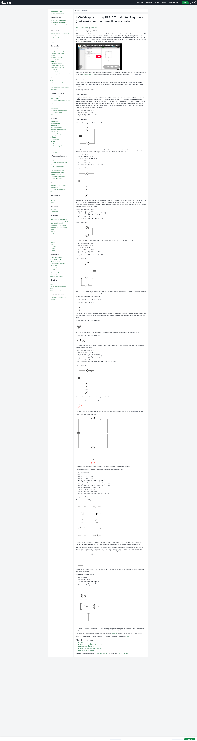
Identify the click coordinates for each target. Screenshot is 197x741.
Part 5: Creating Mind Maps (86, 650)
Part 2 (82, 28)
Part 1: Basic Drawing (84, 643)
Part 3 (87, 28)
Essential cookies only (177, 739)
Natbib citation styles (55, 174)
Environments (54, 211)
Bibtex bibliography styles (57, 170)
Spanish (52, 250)
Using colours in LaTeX (56, 148)
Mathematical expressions (57, 49)
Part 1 (77, 28)
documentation (134, 630)
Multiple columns (54, 139)
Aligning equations (55, 59)
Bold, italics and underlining (57, 38)
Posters (52, 202)
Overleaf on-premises (56, 27)
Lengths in (54, 121)
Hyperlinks (53, 114)
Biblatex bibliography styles (57, 176)
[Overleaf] (6, 2)
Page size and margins (56, 134)
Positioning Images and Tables (58, 83)
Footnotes (52, 150)
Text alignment (54, 131)
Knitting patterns (54, 267)
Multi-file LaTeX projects (56, 112)
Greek (51, 238)
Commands (53, 209)
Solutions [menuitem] (148, 2)
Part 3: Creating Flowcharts (86, 646)
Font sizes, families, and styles (58, 185)
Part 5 (96, 28)
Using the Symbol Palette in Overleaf (59, 74)
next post (114, 633)
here (127, 636)
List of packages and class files (58, 286)
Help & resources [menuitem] (173, 2)
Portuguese (53, 246)
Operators (53, 61)
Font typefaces (54, 187)
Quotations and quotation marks (58, 227)
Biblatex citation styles (56, 178)
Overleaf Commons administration (59, 24)
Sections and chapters (56, 96)
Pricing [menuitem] (164, 2)
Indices (52, 104)
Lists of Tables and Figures (57, 85)
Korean (52, 244)
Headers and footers (55, 123)
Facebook (99, 653)
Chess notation (54, 265)
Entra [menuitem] (193, 2)
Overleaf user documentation (58, 20)
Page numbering (54, 125)
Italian (52, 240)
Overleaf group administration (58, 22)
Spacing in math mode (56, 63)
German (52, 236)
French (52, 234)
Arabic (52, 229)
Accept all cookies (190, 739)
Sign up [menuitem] (185, 2)
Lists (51, 40)
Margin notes (53, 152)
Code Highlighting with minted (58, 146)
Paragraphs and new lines (57, 36)
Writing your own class (56, 291)
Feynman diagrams (55, 261)
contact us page (123, 653)
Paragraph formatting (56, 127)
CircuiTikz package (55, 270)
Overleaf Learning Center (57, 13)
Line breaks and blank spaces (58, 129)
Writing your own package (57, 288)
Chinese (52, 231)
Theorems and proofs (56, 257)
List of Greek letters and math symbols (60, 70)
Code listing (53, 143)
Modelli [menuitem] (157, 2)
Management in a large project (58, 110)
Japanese (52, 242)
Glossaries (53, 106)
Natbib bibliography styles (57, 172)
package (88, 74)
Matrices (52, 55)
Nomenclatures (54, 108)
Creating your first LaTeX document (59, 33)
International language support (58, 225)
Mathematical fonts (55, 72)
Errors (52, 42)
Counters (52, 141)
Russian (52, 248)
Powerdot (52, 200)
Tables (52, 81)
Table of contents (54, 98)
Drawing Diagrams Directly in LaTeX (59, 87)
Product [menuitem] (139, 2)
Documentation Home (56, 11)
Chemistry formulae (55, 259)
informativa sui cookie (115, 739)
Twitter (105, 653)
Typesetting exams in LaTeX (57, 274)
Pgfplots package (54, 272)
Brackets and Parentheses (57, 53)
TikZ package (53, 89)
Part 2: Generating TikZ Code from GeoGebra (91, 645)
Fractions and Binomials (56, 57)
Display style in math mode (57, 67)
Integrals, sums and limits (57, 65)
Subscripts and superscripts (57, 51)
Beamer (52, 198)
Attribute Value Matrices (56, 276)
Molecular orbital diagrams (57, 263)
